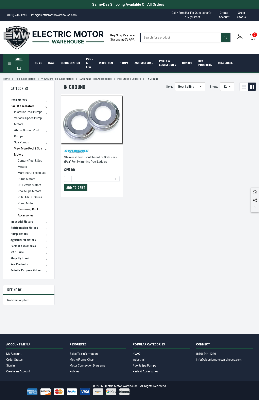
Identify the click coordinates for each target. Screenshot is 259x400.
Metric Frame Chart (82, 359)
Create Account (224, 15)
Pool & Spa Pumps (144, 365)
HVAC (136, 353)
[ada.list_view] (244, 87)
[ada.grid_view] (252, 87)
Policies (74, 371)
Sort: (169, 86)
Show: (214, 86)
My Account (13, 353)
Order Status (241, 15)
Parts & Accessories (145, 371)
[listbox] (190, 86)
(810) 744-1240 (206, 353)
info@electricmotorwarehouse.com (219, 359)
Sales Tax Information (84, 353)
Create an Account (18, 371)
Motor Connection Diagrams (87, 365)
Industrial (138, 359)
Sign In (10, 365)
